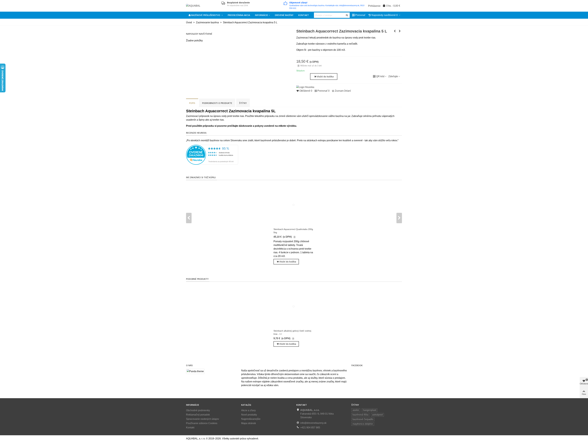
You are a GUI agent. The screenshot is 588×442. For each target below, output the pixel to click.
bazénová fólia (360, 414)
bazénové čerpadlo (362, 419)
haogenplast (369, 410)
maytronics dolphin (362, 424)
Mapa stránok (248, 423)
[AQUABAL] (203, 6)
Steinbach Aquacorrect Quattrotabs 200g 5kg (293, 231)
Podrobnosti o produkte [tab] (217, 103)
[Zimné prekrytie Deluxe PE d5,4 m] (394, 31)
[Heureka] (305, 87)
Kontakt (303, 15)
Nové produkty (249, 414)
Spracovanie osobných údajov (202, 419)
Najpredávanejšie (250, 419)
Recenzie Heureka (196, 132)
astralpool (377, 414)
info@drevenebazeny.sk (313, 423)
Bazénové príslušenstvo (206, 15)
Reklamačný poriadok (198, 414)
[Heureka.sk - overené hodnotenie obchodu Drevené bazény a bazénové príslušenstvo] (212, 154)
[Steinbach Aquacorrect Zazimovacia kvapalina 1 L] (399, 31)
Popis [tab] (192, 103)
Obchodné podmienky (198, 410)
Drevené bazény (284, 15)
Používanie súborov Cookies (201, 423)
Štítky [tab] (243, 103)
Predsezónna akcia (239, 15)
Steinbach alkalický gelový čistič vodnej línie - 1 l (292, 332)
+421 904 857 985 (310, 427)
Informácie (261, 15)
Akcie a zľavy (248, 410)
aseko (355, 410)
